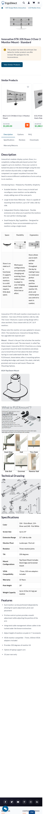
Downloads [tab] (34, 140)
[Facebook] (5, 802)
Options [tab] (20, 134)
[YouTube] (18, 802)
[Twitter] (11, 802)
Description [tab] (8, 134)
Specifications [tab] (9, 140)
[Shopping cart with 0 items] (33, 3)
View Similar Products (12, 65)
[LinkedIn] (37, 802)
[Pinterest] (24, 802)
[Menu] (38, 3)
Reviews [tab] (22, 140)
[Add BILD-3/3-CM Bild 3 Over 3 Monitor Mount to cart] (27, 125)
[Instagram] (30, 802)
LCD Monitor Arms (34, 8)
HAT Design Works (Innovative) (15, 8)
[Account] (29, 3)
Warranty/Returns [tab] (11, 145)
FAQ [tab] (30, 134)
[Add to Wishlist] (28, 87)
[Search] (24, 3)
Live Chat (32, 812)
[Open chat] (5, 809)
